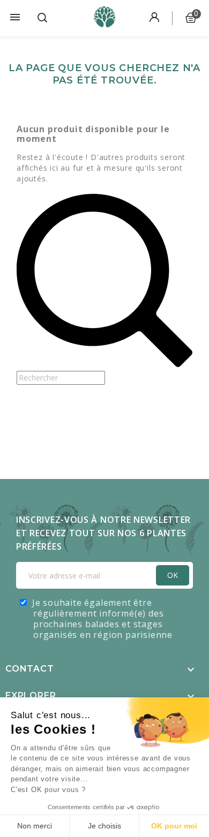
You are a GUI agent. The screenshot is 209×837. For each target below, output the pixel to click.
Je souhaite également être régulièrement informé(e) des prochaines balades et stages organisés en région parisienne (102, 619)
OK (172, 575)
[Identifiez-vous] (154, 18)
